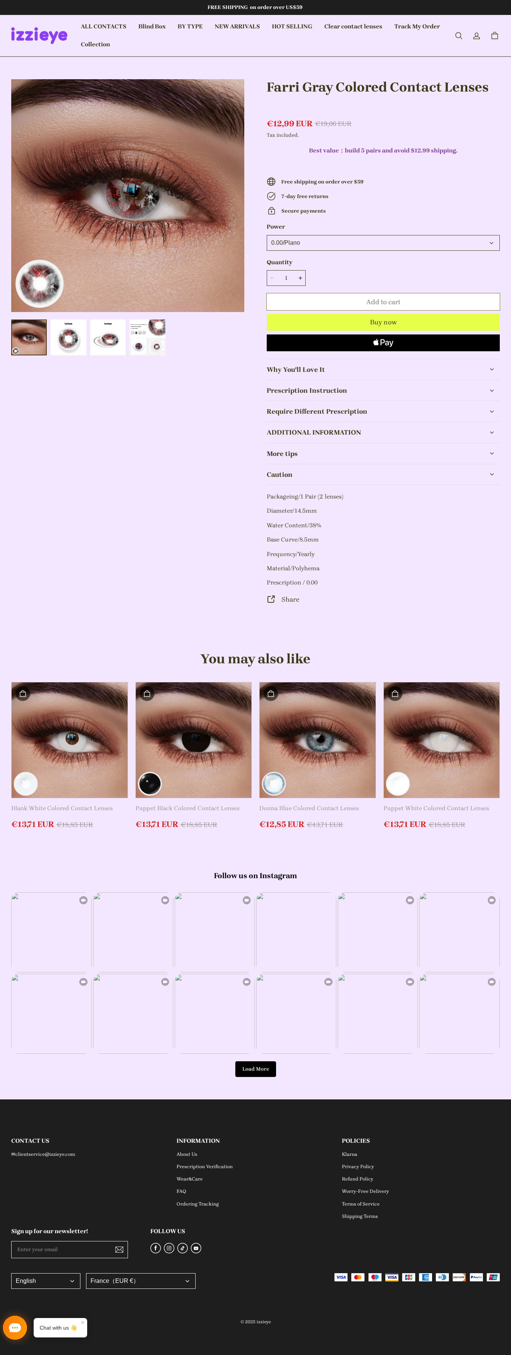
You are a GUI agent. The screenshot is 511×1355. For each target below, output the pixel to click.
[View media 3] (108, 337)
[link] (152, 27)
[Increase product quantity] (300, 278)
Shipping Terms (360, 1216)
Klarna (349, 1154)
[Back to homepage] (39, 35)
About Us (187, 1154)
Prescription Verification (205, 1166)
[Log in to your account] (476, 36)
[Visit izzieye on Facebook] (155, 1251)
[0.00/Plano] (383, 243)
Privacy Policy (358, 1166)
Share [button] (290, 599)
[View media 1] (29, 337)
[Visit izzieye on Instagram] (169, 1251)
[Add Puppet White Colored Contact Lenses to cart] (395, 693)
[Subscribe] (119, 1249)
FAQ (181, 1191)
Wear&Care (190, 1179)
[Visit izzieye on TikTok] (182, 1251)
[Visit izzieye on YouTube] (196, 1251)
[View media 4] (147, 337)
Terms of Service (361, 1204)
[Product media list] (127, 195)
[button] (458, 36)
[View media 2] (68, 337)
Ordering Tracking (198, 1204)
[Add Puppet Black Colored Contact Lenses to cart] (147, 693)
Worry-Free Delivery (365, 1191)
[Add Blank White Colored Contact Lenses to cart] (22, 693)
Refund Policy (357, 1179)
